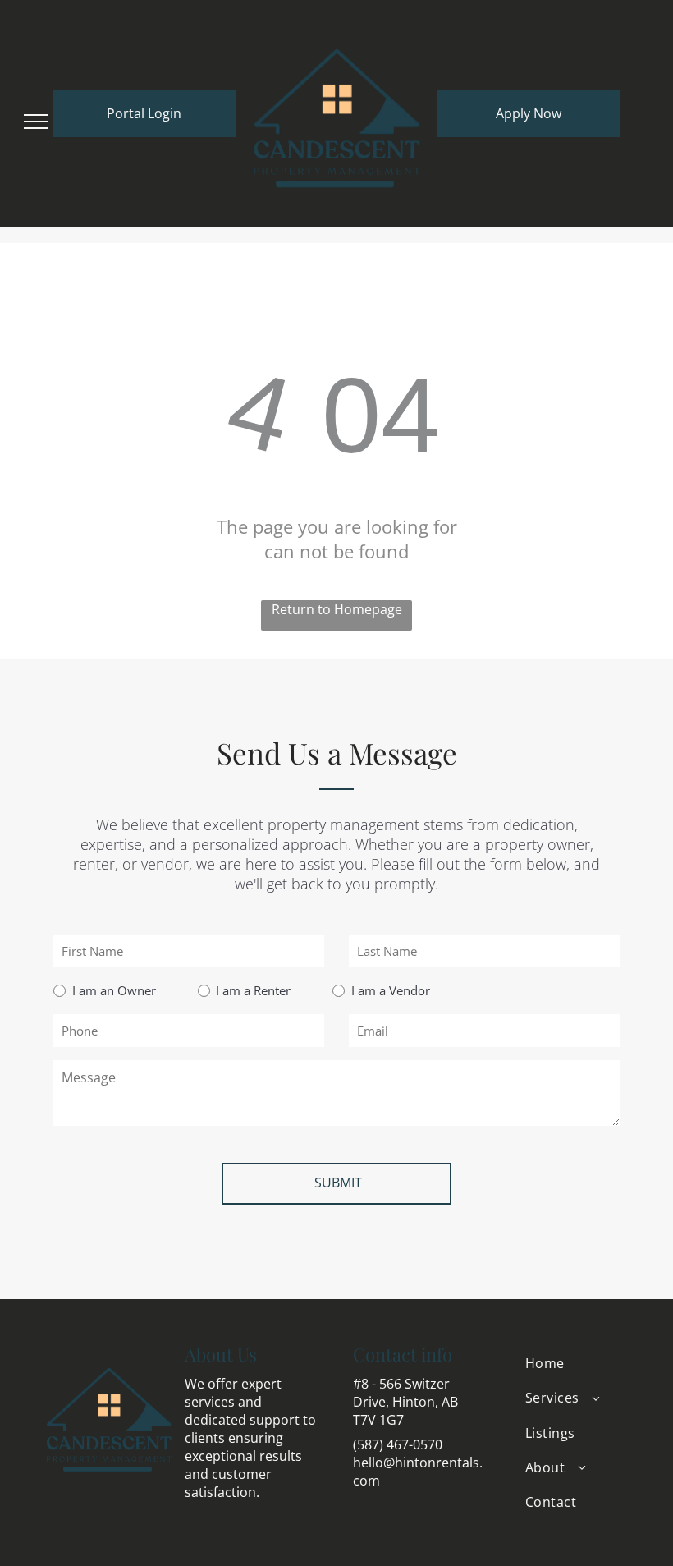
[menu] (36, 121)
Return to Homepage (337, 609)
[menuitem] (576, 1363)
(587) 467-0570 (397, 1444)
